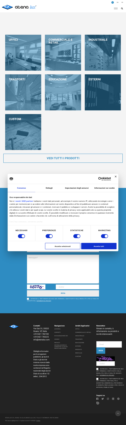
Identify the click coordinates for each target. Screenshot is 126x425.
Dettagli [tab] (49, 188)
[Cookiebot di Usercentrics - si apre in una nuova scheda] (100, 179)
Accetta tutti (99, 246)
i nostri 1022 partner (24, 201)
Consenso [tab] (21, 188)
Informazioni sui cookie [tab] (104, 188)
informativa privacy (44, 300)
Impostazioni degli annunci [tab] (77, 188)
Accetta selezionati (63, 246)
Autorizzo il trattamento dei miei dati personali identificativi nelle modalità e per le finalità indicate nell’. (63, 300)
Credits (38, 420)
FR (122, 2)
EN (117, 2)
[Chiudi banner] (116, 179)
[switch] (46, 236)
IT (112, 2)
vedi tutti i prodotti (63, 158)
